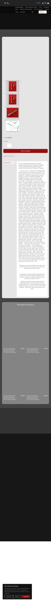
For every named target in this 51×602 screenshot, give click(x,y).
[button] (32, 12)
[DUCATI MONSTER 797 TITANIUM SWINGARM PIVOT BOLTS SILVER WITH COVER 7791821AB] (37, 328)
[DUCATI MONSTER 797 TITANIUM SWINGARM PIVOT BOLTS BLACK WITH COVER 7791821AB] (37, 375)
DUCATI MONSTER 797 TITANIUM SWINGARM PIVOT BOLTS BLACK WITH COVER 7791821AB (32, 397)
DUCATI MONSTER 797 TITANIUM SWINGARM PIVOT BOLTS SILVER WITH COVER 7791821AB (32, 350)
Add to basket (25, 151)
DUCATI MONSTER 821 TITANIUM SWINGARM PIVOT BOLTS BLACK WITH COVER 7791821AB (9, 350)
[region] (17, 591)
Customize (8, 596)
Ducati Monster (11, 156)
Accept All (26, 596)
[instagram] (2, 3)
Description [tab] (7, 162)
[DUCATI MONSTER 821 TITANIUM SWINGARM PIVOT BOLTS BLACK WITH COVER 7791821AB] (14, 328)
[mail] (5, 3)
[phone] (8, 3)
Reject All (17, 596)
